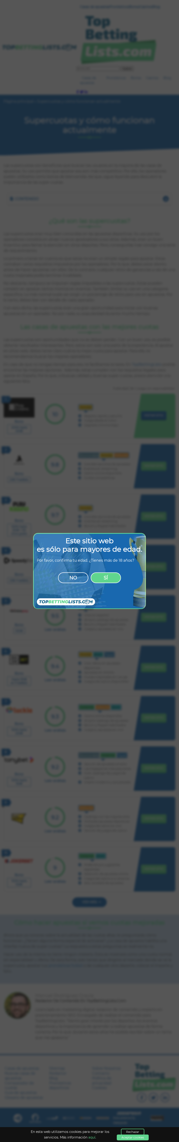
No (73, 578)
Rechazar (132, 1132)
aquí (91, 1137)
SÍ (106, 578)
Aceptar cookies (132, 1137)
